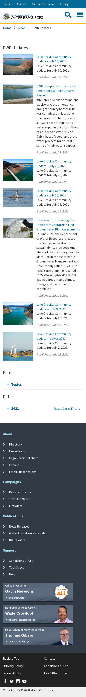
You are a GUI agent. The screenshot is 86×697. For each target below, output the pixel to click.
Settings (64, 4)
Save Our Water (19, 499)
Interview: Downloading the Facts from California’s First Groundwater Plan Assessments (58, 224)
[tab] (43, 384)
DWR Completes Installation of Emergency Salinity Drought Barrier (58, 90)
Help (12, 574)
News (22, 28)
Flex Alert (15, 506)
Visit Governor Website (16, 597)
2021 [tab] (15, 408)
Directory (15, 444)
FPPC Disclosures (56, 673)
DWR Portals (18, 540)
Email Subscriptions (22, 472)
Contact (21, 4)
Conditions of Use (21, 560)
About (8, 4)
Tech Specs (16, 567)
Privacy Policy (13, 666)
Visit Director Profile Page (17, 641)
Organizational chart (23, 458)
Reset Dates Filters (67, 409)
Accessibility (12, 673)
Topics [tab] (16, 384)
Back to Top (11, 658)
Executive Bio (18, 451)
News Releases (19, 526)
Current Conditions (43, 4)
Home (7, 28)
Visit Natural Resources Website (20, 619)
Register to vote (20, 492)
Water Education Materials (27, 533)
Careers (14, 465)
